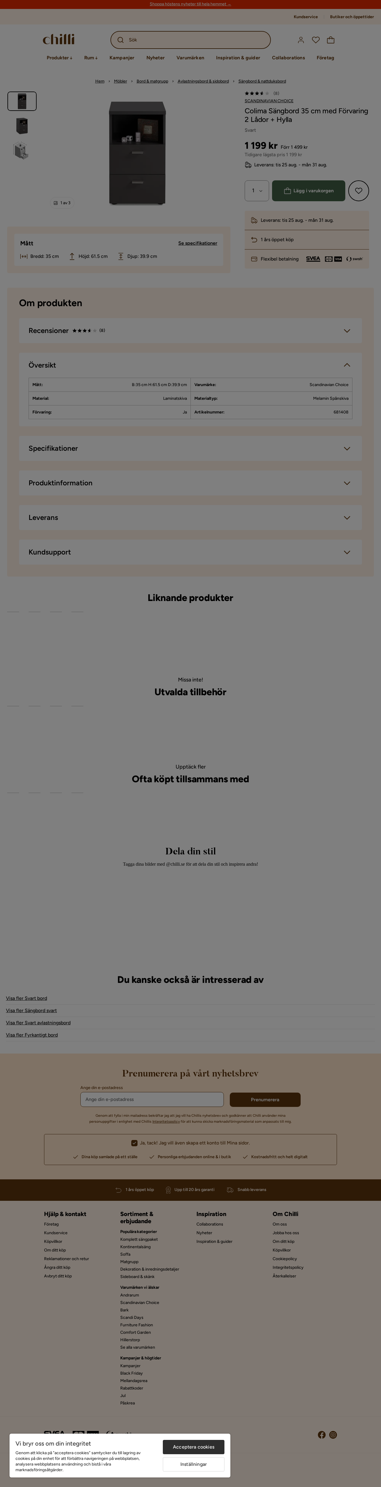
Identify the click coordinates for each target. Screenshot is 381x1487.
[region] (120, 1455)
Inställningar (193, 1464)
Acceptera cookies (193, 1447)
